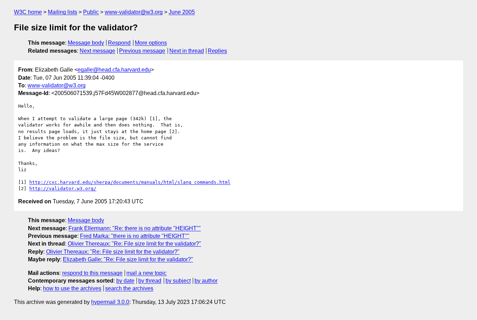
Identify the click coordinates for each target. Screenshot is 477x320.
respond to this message (92, 273)
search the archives (129, 288)
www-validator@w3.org (134, 12)
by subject (178, 281)
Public (91, 12)
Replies (217, 51)
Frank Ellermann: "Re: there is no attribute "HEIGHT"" (134, 228)
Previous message (142, 51)
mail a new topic (146, 273)
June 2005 (182, 12)
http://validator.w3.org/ (62, 188)
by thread (149, 281)
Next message (97, 51)
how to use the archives (72, 288)
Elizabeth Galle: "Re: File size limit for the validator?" (128, 259)
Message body (86, 43)
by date (125, 281)
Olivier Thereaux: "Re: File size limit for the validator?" (134, 244)
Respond (119, 43)
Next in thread (186, 51)
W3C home (28, 12)
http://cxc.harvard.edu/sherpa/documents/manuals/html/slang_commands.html (129, 182)
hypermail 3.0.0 (110, 302)
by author (206, 281)
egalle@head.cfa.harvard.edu (114, 70)
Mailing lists (62, 12)
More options (151, 43)
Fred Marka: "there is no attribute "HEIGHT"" (134, 236)
